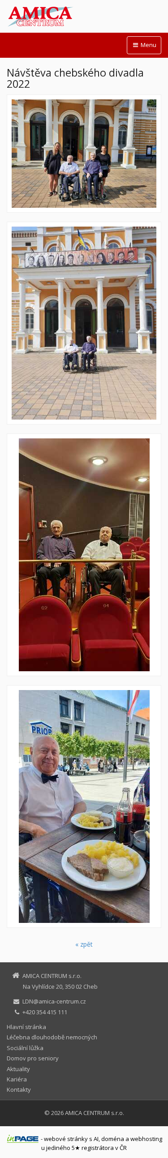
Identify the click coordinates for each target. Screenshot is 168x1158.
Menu (147, 45)
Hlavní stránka (26, 1027)
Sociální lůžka (25, 1048)
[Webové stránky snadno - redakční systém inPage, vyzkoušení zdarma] (22, 1138)
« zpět (84, 944)
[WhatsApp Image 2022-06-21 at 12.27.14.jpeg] (84, 323)
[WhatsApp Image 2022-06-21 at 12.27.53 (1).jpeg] (84, 806)
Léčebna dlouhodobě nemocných (52, 1037)
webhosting (146, 1139)
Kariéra (17, 1079)
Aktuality (18, 1069)
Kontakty (19, 1089)
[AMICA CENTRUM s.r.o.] (84, 16)
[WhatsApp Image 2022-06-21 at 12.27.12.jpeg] (84, 153)
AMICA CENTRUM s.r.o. (94, 1113)
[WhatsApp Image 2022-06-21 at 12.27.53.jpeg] (84, 554)
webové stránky (66, 1139)
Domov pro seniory (33, 1058)
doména (112, 1139)
